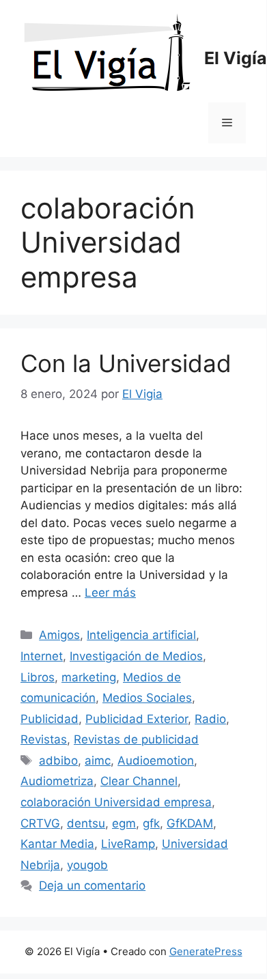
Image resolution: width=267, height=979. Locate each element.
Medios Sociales (147, 698)
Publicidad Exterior (136, 719)
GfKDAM (190, 823)
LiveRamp (128, 844)
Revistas (43, 739)
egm (124, 823)
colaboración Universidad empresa (116, 802)
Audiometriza (57, 781)
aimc (98, 760)
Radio (210, 719)
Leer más (110, 592)
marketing (88, 677)
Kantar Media (57, 844)
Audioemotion (155, 760)
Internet (41, 656)
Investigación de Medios (136, 656)
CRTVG (40, 823)
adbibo (58, 760)
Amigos (59, 635)
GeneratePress (205, 951)
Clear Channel (139, 781)
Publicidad (49, 719)
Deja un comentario (92, 885)
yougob (87, 865)
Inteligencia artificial (141, 635)
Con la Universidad (125, 363)
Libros (37, 677)
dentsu (86, 823)
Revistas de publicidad (136, 739)
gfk (151, 823)
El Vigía (235, 58)
